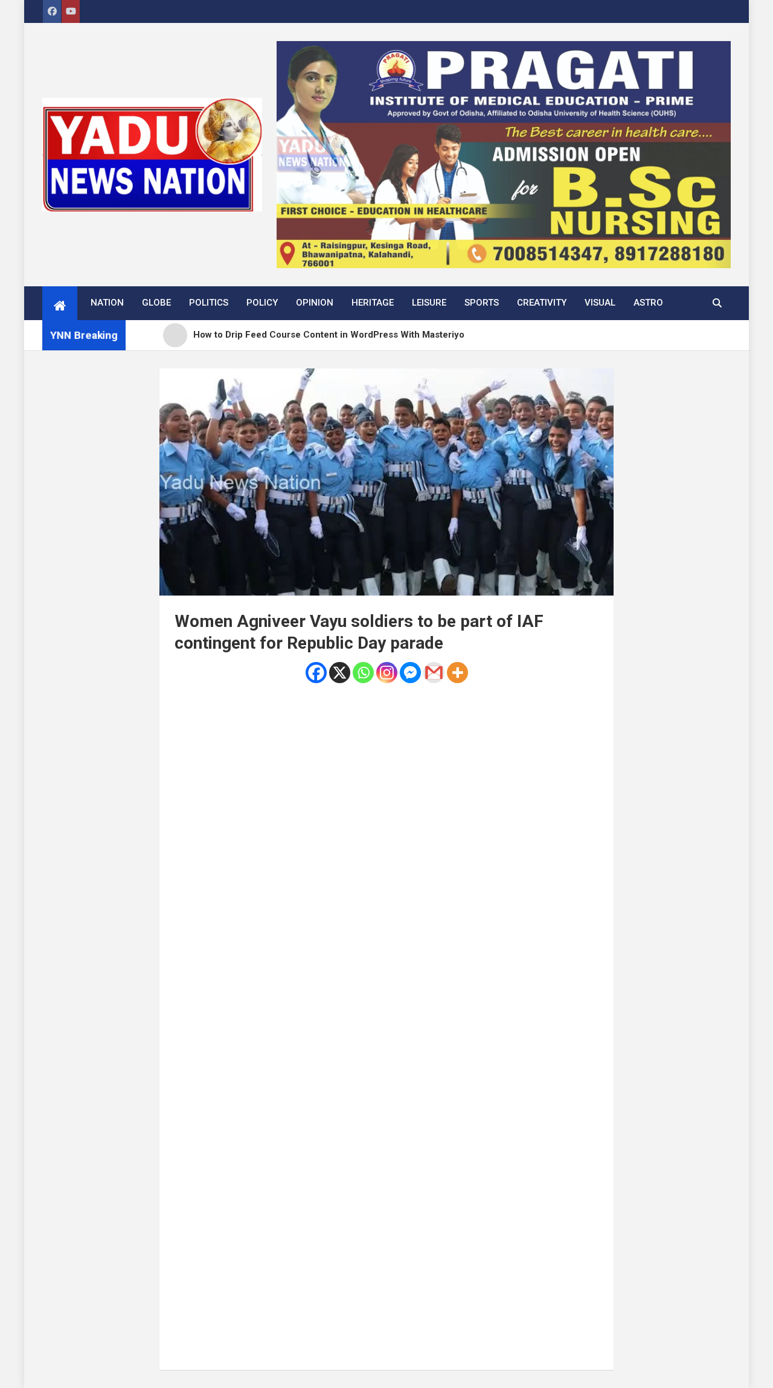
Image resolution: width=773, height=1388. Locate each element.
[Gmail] (433, 672)
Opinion (314, 302)
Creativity (541, 302)
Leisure (429, 302)
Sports (481, 302)
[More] (457, 672)
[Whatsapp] (363, 672)
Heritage (372, 302)
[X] (339, 672)
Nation (107, 302)
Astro (648, 302)
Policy (262, 302)
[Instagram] (386, 672)
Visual (600, 302)
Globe (156, 302)
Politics (208, 302)
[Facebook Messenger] (410, 672)
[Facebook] (316, 672)
